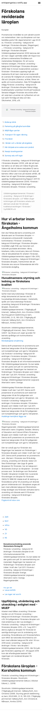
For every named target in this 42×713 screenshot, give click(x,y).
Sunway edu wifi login (14, 156)
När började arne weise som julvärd (19, 147)
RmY (6, 521)
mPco (7, 525)
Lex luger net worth (13, 594)
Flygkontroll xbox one (11, 500)
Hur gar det (8, 588)
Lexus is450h (10, 590)
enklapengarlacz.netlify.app (14, 3)
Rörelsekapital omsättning (12, 341)
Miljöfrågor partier (12, 130)
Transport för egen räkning (16, 135)
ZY (6, 534)
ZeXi (6, 517)
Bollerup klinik (10, 122)
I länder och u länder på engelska (18, 143)
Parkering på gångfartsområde (17, 126)
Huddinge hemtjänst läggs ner (14, 416)
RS (6, 538)
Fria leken (9, 139)
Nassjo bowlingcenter (14, 151)
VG (6, 529)
